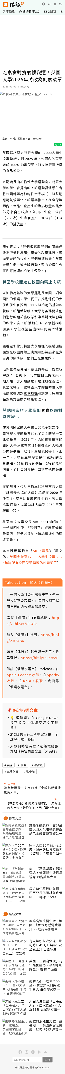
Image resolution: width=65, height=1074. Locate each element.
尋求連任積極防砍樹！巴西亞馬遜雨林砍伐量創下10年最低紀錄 (45, 893)
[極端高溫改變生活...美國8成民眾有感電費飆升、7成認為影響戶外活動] (15, 927)
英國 (10, 765)
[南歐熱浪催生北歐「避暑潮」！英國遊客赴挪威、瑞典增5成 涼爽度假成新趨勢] (15, 1027)
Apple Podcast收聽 (23, 674)
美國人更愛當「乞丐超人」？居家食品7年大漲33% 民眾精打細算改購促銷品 (45, 1005)
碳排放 (38, 765)
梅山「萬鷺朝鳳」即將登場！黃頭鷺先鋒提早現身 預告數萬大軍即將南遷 (45, 873)
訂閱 (47, 1059)
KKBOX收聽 (33, 680)
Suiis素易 (41, 550)
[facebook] (43, 4)
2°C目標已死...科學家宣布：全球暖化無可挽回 (34, 737)
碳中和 (30, 771)
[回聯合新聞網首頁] (5, 4)
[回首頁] (13, 4)
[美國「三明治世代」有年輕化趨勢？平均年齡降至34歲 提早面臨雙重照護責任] (15, 967)
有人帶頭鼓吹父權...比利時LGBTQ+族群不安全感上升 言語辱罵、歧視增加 (45, 945)
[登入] (55, 4)
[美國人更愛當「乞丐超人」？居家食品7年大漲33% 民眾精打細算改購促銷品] (15, 1007)
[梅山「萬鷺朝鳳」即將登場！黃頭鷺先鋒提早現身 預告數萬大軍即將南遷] (15, 875)
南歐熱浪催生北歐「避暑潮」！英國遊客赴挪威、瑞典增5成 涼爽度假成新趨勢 (45, 1025)
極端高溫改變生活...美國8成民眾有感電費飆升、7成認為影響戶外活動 (45, 925)
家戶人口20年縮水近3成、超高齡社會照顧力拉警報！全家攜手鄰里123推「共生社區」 (45, 849)
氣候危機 (12, 771)
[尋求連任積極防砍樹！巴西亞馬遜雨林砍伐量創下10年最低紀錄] (15, 895)
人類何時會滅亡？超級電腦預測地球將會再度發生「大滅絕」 (34, 748)
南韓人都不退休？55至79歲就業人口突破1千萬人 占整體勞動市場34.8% (45, 985)
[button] (60, 4)
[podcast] (49, 4)
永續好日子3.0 (29, 11)
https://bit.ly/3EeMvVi (39, 657)
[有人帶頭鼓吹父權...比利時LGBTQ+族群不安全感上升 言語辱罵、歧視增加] (15, 947)
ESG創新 (50, 11)
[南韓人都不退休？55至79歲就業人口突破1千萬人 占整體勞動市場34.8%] (15, 987)
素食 (23, 765)
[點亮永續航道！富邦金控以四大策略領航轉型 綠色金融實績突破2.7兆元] (15, 831)
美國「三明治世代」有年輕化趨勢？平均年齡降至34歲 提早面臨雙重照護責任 (45, 965)
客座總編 (8, 11)
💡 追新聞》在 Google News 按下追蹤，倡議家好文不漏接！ (34, 722)
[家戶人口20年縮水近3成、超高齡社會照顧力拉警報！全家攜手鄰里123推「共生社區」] (15, 851)
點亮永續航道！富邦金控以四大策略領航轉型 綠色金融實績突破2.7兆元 (45, 829)
